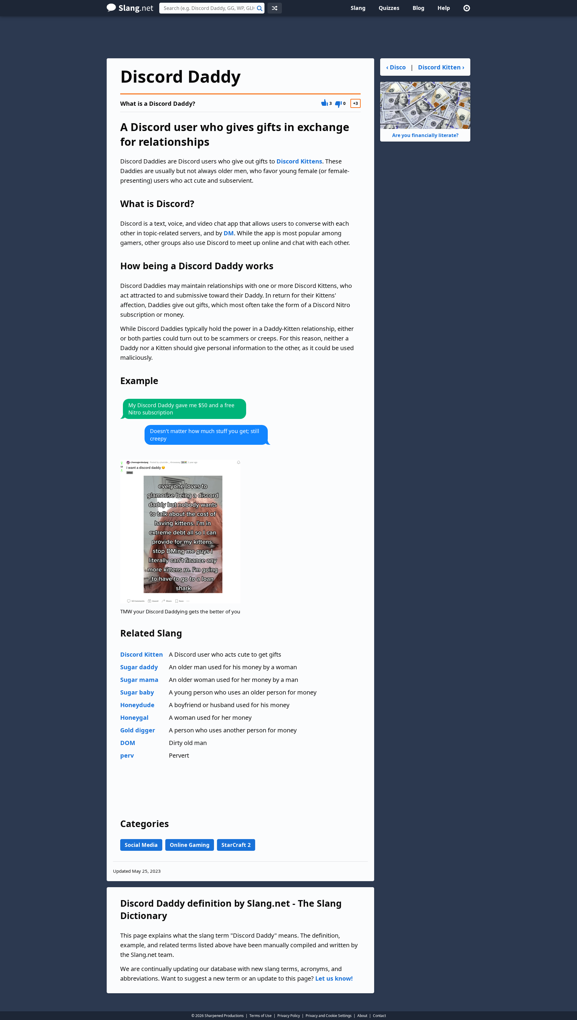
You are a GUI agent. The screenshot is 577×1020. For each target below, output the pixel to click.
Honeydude (137, 705)
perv (127, 755)
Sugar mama (139, 680)
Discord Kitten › (441, 67)
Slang (358, 7)
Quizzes (389, 7)
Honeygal (134, 717)
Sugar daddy (139, 667)
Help (444, 7)
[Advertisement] (288, 37)
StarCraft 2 (236, 844)
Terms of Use (260, 1015)
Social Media (141, 844)
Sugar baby (137, 692)
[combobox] (211, 8)
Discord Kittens (299, 161)
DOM (127, 743)
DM (229, 233)
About (362, 1015)
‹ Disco (396, 67)
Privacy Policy (288, 1015)
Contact (379, 1015)
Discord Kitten (141, 654)
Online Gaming (189, 844)
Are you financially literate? (425, 135)
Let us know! (334, 978)
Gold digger (137, 730)
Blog (418, 7)
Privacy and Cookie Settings (329, 1015)
